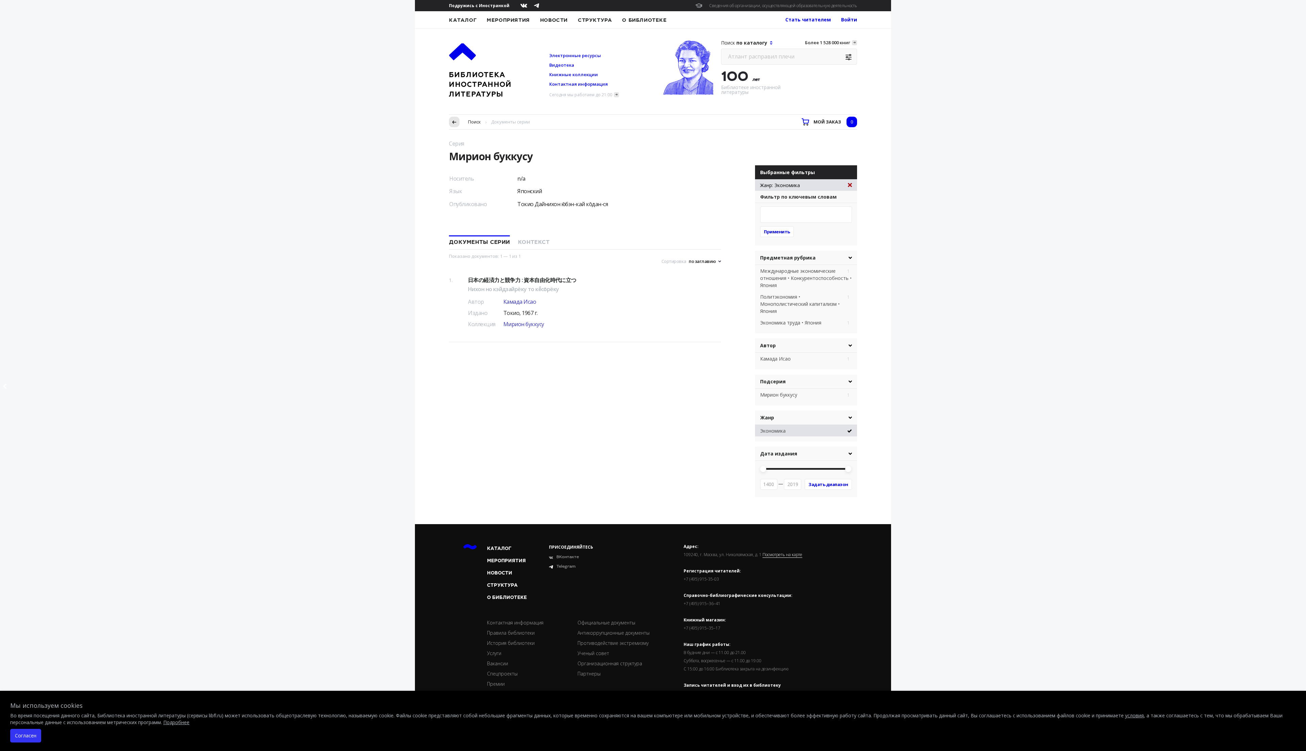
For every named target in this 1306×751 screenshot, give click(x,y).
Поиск (474, 122)
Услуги (494, 653)
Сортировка (674, 261)
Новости (554, 20)
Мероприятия (508, 20)
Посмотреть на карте (782, 554)
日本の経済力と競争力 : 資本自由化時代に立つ (522, 280)
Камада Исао (519, 301)
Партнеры (589, 673)
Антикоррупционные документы (613, 633)
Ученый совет (593, 653)
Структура (595, 20)
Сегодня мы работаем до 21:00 (580, 95)
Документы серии (479, 242)
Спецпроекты (502, 673)
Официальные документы (606, 622)
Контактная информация (578, 84)
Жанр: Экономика (780, 185)
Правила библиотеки (511, 633)
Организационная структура (609, 663)
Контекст (534, 242)
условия (1134, 715)
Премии (496, 684)
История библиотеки (511, 643)
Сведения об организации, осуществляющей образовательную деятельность (783, 6)
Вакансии (497, 663)
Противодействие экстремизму (613, 643)
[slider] (763, 469)
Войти (849, 19)
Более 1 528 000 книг (827, 42)
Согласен (25, 735)
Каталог (462, 20)
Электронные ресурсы (575, 55)
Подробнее (176, 722)
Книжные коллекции (573, 74)
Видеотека (561, 65)
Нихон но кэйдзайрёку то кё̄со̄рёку (513, 289)
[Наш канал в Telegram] (536, 5)
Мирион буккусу (523, 324)
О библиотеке (644, 20)
